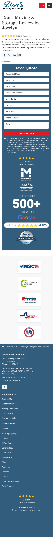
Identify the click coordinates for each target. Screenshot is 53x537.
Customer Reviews (10, 481)
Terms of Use (37, 150)
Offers (5, 476)
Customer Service (10, 403)
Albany (5, 428)
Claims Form (7, 413)
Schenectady (7, 447)
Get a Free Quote (26, 133)
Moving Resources (10, 408)
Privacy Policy (11, 152)
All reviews (6, 61)
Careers (5, 471)
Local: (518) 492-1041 (11, 380)
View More (6, 452)
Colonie (5, 438)
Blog (4, 462)
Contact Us (7, 399)
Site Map (32, 507)
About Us (6, 467)
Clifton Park (7, 443)
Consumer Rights (9, 418)
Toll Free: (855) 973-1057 (13, 377)
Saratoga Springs (9, 433)
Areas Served (9, 424)
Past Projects (8, 486)
